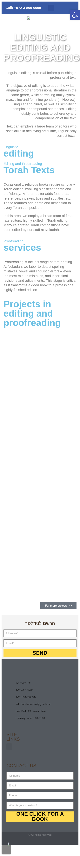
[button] (51, 8)
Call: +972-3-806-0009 (23, 8)
